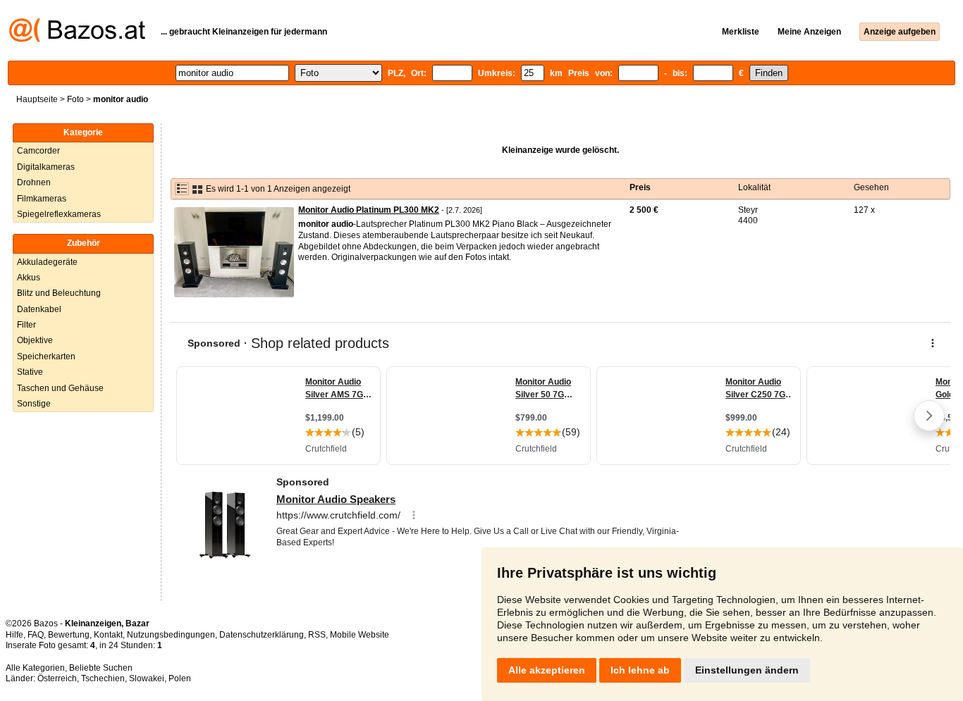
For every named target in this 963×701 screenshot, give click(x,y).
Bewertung (69, 635)
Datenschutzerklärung (261, 635)
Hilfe (14, 635)
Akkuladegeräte (47, 262)
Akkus (28, 278)
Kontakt (108, 635)
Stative (30, 372)
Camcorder (38, 151)
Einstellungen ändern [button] (747, 670)
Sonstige (34, 404)
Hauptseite (37, 99)
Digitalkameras (46, 167)
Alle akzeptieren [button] (546, 670)
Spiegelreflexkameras (59, 214)
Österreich (57, 678)
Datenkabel (39, 309)
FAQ (35, 635)
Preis (640, 187)
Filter (26, 325)
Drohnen (34, 182)
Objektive (35, 340)
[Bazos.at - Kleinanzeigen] (77, 39)
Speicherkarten (46, 356)
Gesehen (871, 187)
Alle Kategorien (35, 668)
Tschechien (103, 678)
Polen (179, 678)
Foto (75, 99)
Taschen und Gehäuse (60, 388)
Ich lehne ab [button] (640, 670)
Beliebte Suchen (101, 668)
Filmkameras (41, 199)
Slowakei (146, 678)
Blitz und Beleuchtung (59, 293)
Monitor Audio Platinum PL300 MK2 (368, 210)
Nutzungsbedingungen (171, 635)
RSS (317, 635)
